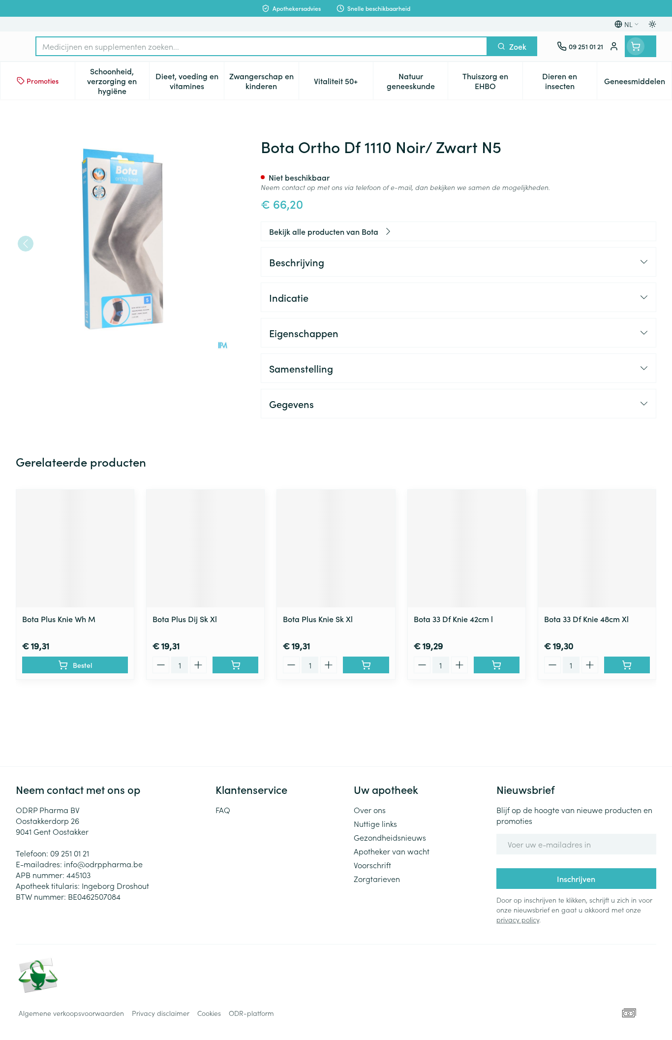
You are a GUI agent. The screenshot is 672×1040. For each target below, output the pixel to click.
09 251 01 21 (69, 853)
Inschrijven (576, 878)
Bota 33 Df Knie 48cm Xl (586, 618)
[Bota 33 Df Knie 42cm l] (466, 548)
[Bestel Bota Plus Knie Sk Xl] (366, 665)
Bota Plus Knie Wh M (58, 618)
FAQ (222, 809)
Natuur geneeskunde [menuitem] (417, 80)
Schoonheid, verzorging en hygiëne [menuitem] (118, 80)
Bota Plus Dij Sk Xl (185, 618)
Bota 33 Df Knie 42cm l (453, 618)
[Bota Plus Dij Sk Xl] (205, 548)
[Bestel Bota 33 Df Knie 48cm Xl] (627, 665)
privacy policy (517, 919)
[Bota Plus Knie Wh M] (75, 548)
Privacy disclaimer (160, 1013)
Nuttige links (375, 823)
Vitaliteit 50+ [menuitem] (343, 83)
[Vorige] (25, 244)
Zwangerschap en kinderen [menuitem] (264, 80)
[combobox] (261, 46)
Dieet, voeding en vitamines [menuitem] (189, 80)
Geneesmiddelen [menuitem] (638, 83)
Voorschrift (372, 864)
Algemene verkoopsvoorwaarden (71, 1013)
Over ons (370, 809)
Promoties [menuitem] (43, 81)
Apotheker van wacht (391, 851)
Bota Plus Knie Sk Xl (318, 618)
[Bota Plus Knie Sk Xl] (336, 548)
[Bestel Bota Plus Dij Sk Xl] (235, 665)
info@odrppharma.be (103, 863)
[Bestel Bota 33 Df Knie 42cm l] (496, 665)
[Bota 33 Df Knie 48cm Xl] (597, 548)
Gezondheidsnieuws (390, 837)
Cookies (209, 1013)
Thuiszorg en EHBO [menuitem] (492, 80)
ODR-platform (251, 1013)
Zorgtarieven (377, 878)
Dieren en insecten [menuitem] (569, 80)
